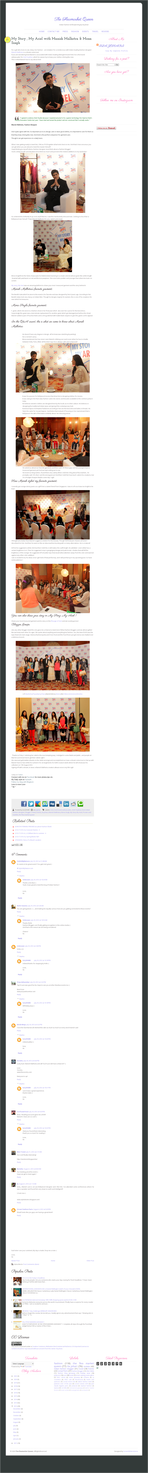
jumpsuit (74, 1386)
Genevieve (72, 694)
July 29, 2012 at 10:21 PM (42, 1088)
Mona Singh (65, 812)
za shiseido (85, 1390)
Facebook (30, 777)
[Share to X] (19, 845)
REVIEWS (105, 31)
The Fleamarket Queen (74, 19)
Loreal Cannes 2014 (81, 1384)
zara (65, 1375)
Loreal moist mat (69, 1381)
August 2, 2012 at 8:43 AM (32, 1169)
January (16, 1439)
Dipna (39, 694)
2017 (15, 1389)
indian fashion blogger (64, 1368)
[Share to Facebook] (21, 845)
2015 (15, 1396)
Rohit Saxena (22, 906)
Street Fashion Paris (25, 1209)
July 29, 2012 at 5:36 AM (36, 906)
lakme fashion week (85, 1381)
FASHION (75, 31)
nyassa (56, 1388)
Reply (19, 871)
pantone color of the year (63, 1384)
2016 (15, 1393)
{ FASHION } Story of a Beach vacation (28, 840)
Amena (58, 694)
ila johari (45, 812)
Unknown (26, 880)
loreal (71, 1375)
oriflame (86, 1377)
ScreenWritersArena (130, 1451)
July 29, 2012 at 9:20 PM (37, 1112)
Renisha (79, 694)
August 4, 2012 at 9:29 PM (42, 1209)
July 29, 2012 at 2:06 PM (33, 946)
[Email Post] (12, 845)
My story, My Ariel (17, 285)
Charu (43, 694)
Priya (34, 694)
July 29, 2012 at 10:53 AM (39, 920)
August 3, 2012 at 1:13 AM (27, 1184)
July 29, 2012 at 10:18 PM (42, 960)
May (15, 1432)
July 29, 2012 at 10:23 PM (42, 1128)
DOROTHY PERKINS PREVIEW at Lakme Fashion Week (33, 826)
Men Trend (21, 1152)
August (15, 1422)
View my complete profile (116, 51)
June (15, 1429)
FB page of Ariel (56, 621)
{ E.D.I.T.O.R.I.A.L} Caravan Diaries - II (27, 830)
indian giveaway (74, 1377)
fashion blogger (77, 1371)
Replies (22, 876)
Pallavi (65, 694)
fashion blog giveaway (66, 1373)
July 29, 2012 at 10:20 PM (42, 1039)
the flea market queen (27, 815)
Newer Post (15, 1261)
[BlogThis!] (17, 845)
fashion (58, 1363)
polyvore (57, 1375)
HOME (42, 31)
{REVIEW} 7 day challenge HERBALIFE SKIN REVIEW (39, 1311)
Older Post (90, 1261)
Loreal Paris (63, 1371)
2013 (15, 1403)
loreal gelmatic (75, 1390)
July (14, 1426)
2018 (15, 1386)
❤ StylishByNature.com (25, 868)
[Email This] (15, 845)
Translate (28, 1366)
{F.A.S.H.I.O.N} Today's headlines (33, 1278)
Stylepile (28, 779)
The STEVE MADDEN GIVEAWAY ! (33, 1322)
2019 (15, 1383)
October (16, 1415)
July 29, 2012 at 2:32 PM (38, 982)
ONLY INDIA (90, 1371)
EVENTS (85, 31)
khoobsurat (79, 1379)
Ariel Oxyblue (28, 57)
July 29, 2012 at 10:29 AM (39, 880)
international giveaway (76, 1388)
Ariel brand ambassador (62, 810)
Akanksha (28, 694)
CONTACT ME (53, 31)
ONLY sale (68, 1379)
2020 (15, 1379)
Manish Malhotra (17, 52)
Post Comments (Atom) (31, 1264)
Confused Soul (22, 1112)
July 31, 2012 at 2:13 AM (34, 1152)
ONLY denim (61, 1377)
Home (53, 1261)
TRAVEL (95, 31)
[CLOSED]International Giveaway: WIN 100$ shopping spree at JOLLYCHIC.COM (49, 1300)
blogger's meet (30, 812)
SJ (17, 1184)
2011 (15, 1443)
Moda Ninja (21, 1025)
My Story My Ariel (76, 812)
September (17, 1419)
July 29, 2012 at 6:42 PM (31, 1061)
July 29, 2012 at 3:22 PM (34, 1025)
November (17, 1412)
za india (64, 1388)
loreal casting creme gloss (85, 1375)
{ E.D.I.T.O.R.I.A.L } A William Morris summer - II (30, 833)
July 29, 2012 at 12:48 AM (38, 861)
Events (38, 812)
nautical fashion (86, 1386)
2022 (15, 1376)
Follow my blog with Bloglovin (22, 782)
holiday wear (85, 1373)
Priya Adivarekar (23, 982)
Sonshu (20, 1061)
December (17, 1409)
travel (81, 1368)
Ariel (52, 810)
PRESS (65, 31)
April (15, 1435)
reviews (86, 1366)
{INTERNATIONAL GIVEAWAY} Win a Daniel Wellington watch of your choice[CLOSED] (51, 1289)
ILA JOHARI (27, 960)
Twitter (20, 775)
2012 (15, 1406)
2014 (15, 1399)
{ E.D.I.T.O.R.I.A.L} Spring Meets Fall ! (27, 837)
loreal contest (65, 1390)
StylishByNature (23, 861)
